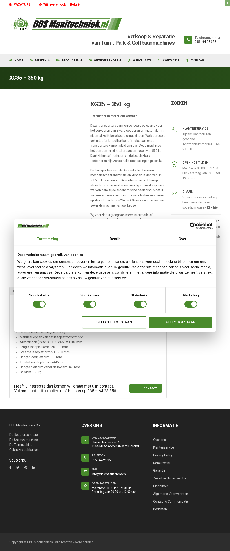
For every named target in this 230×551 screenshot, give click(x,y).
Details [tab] (115, 239)
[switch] (89, 304)
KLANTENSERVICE (195, 128)
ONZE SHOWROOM (104, 437)
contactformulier (43, 390)
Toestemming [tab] (47, 239)
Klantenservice (163, 447)
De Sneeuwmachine (23, 440)
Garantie (159, 470)
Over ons (159, 440)
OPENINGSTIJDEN (195, 162)
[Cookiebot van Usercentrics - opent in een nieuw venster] (193, 225)
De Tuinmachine (20, 444)
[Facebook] (10, 467)
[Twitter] (17, 467)
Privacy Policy (162, 455)
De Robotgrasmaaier (24, 434)
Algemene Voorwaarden (170, 494)
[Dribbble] (25, 467)
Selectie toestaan (114, 322)
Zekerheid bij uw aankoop (171, 478)
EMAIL (96, 469)
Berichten (160, 509)
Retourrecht (161, 463)
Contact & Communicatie (171, 501)
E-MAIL (187, 192)
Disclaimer (160, 486)
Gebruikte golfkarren (24, 449)
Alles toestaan (180, 322)
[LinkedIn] (33, 467)
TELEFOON (99, 455)
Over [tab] (182, 239)
